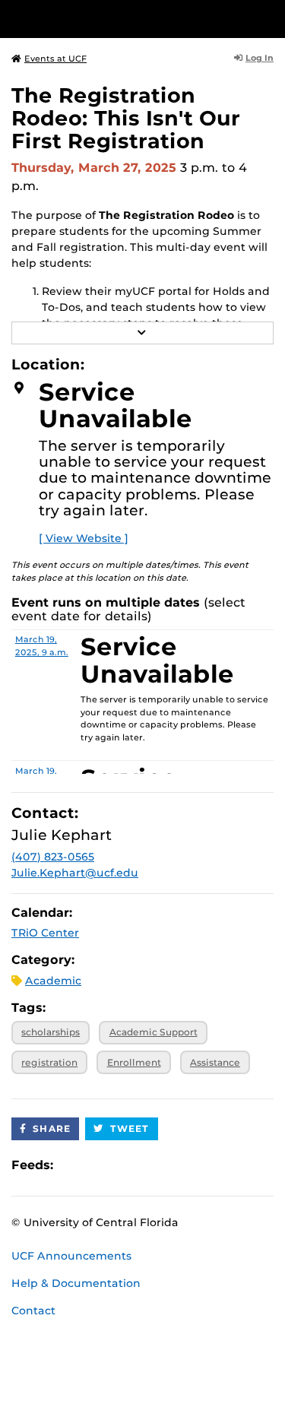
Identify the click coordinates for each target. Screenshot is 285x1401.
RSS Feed (125, 1165)
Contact (33, 1310)
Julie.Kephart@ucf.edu (74, 873)
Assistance (215, 1062)
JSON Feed (176, 1165)
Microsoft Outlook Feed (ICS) (99, 1165)
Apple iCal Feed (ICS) (73, 1165)
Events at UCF (55, 58)
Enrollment (134, 1062)
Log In (259, 57)
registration (49, 1062)
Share (52, 1128)
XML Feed (150, 1165)
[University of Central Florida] (115, 18)
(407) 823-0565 (52, 857)
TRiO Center (45, 933)
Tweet (130, 1128)
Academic (53, 980)
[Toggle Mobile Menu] (269, 18)
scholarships (50, 1032)
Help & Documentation (76, 1283)
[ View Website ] (83, 538)
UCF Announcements (71, 1256)
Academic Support (153, 1032)
